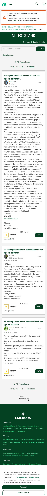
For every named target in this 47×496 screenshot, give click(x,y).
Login (35, 42)
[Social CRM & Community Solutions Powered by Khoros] (24, 398)
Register (26, 42)
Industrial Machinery (26, 428)
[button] (6, 235)
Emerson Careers (32, 453)
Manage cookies (23, 492)
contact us (15, 20)
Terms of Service (14, 442)
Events (32, 456)
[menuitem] (37, 4)
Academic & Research (10, 426)
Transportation (20, 431)
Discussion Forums (25, 27)
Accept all (23, 487)
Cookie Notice (34, 477)
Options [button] (39, 83)
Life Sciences (39, 428)
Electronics (8, 428)
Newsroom (8, 456)
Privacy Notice (21, 477)
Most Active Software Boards (13, 29)
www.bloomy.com (10, 218)
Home (4, 27)
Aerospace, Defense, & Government (30, 426)
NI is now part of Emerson (11, 453)
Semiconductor (9, 431)
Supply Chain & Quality (20, 456)
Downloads (6, 464)
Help (43, 42)
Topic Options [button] (8, 55)
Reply (39, 235)
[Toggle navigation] (11, 4)
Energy (16, 428)
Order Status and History (27, 439)
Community (12, 27)
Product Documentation (19, 464)
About (23, 453)
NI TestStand (31, 29)
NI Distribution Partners (10, 439)
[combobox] (18, 48)
